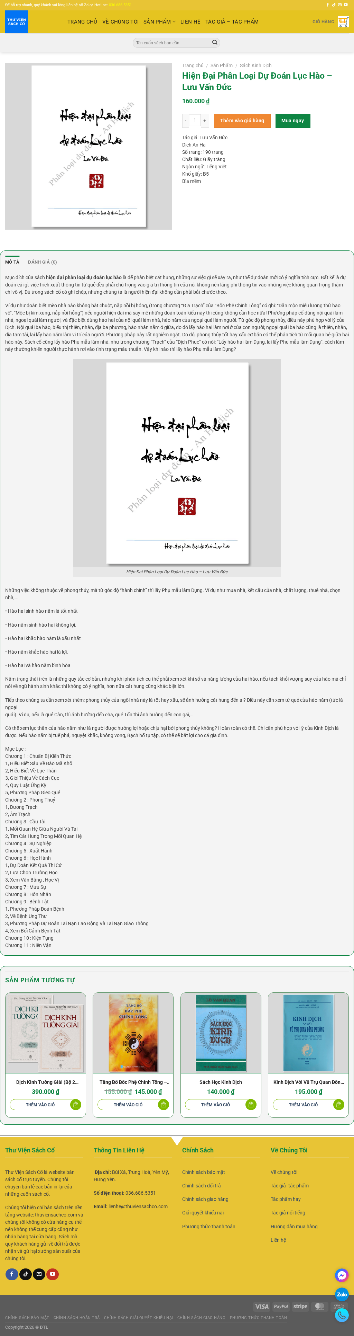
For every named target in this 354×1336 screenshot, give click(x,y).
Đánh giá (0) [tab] (42, 262)
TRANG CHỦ (82, 22)
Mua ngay (292, 120)
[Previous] (5, 1058)
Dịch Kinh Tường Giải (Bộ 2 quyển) (45, 1082)
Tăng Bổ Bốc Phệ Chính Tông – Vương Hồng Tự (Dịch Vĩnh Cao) (133, 1082)
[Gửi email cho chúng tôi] (340, 5)
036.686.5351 (120, 5)
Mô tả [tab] (12, 262)
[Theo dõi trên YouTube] (346, 5)
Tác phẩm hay (286, 1199)
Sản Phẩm (157, 22)
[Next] (348, 1058)
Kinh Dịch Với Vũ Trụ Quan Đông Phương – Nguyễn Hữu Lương (308, 1082)
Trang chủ (193, 65)
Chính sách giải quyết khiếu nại (138, 1318)
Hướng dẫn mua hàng (294, 1226)
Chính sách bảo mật (203, 1172)
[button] (45, 1105)
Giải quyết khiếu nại (203, 1212)
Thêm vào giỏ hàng (242, 120)
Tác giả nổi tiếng (288, 1212)
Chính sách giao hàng (205, 1199)
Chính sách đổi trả (201, 1185)
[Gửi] (214, 42)
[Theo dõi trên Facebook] (328, 5)
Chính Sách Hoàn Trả (77, 1318)
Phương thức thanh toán (208, 1226)
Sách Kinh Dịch (256, 65)
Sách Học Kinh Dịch (220, 1082)
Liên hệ (278, 1240)
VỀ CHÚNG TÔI (120, 22)
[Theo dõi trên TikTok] (334, 5)
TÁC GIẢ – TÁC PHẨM (232, 22)
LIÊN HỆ (190, 22)
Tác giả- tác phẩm (290, 1185)
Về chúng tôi (284, 1172)
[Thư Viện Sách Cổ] (31, 21)
